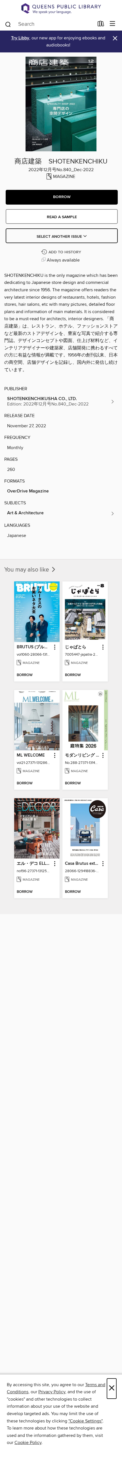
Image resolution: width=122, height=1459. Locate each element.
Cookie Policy (27, 1442)
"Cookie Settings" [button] (85, 1421)
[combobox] (49, 24)
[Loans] (101, 24)
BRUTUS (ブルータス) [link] (34, 647)
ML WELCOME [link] (31, 755)
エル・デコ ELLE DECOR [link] (34, 863)
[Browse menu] (112, 24)
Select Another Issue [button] (60, 236)
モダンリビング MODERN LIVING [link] (82, 755)
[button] (62, 197)
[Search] (8, 23)
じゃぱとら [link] (75, 647)
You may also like (27, 570)
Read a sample (62, 217)
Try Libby (20, 38)
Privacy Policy (51, 1392)
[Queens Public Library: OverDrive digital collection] (61, 8)
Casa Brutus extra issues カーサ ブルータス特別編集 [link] (82, 863)
